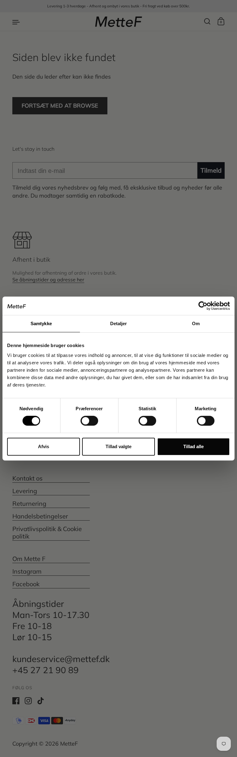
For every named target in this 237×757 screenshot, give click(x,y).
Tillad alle (193, 446)
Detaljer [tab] (118, 323)
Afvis (43, 446)
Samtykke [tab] (41, 323)
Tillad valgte (118, 446)
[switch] (84, 419)
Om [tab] (196, 323)
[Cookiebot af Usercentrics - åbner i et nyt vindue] (203, 305)
